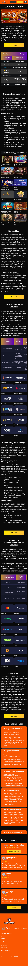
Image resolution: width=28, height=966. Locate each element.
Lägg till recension (14, 851)
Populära (3, 152)
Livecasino (11, 152)
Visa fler (14, 907)
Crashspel (19, 152)
